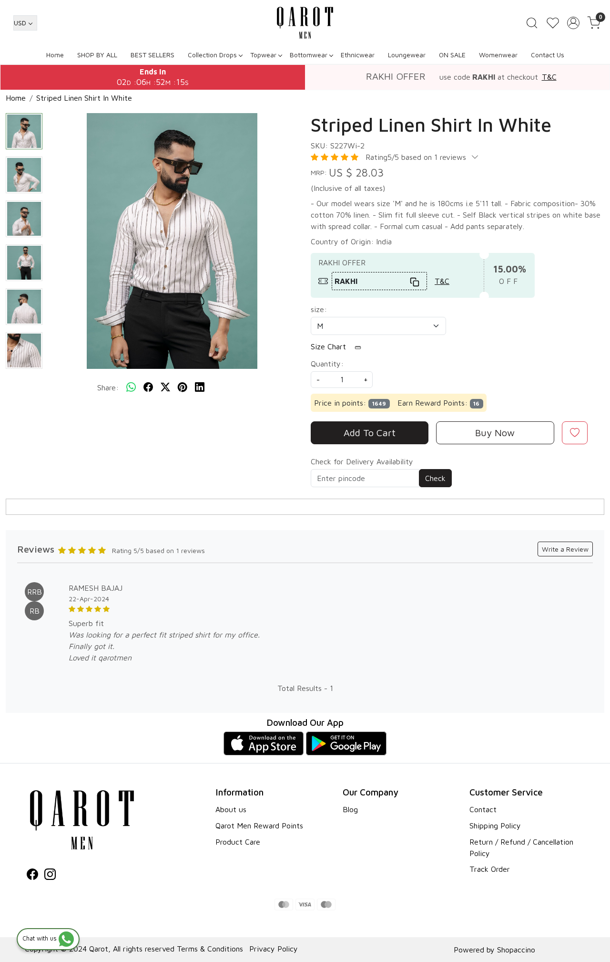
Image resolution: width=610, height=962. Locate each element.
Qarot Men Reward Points (259, 825)
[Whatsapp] (131, 387)
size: (319, 309)
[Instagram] (50, 875)
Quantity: (327, 363)
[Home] (305, 23)
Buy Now (495, 432)
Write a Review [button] (565, 549)
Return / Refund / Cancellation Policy (521, 847)
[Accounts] (573, 23)
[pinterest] (182, 387)
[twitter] (165, 387)
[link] (531, 23)
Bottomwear (308, 55)
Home (55, 55)
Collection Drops (212, 55)
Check (435, 478)
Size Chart (329, 346)
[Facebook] (32, 875)
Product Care (237, 841)
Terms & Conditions (210, 948)
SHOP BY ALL (97, 55)
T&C (549, 77)
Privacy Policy (273, 948)
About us (230, 809)
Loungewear (407, 55)
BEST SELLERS (152, 55)
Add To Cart (370, 432)
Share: (108, 387)
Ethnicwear (358, 55)
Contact (483, 809)
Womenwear (498, 55)
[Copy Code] (415, 281)
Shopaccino (516, 949)
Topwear (263, 55)
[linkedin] (199, 387)
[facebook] (148, 387)
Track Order (489, 869)
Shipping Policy (495, 825)
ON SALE (452, 55)
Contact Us (547, 55)
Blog (350, 809)
